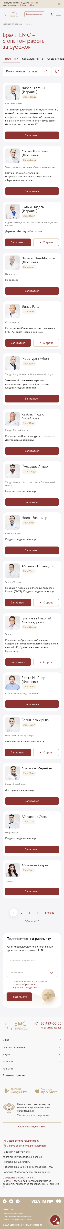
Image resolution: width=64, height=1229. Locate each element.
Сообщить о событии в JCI (19, 1177)
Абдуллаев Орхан (35, 817)
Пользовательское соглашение (17, 1216)
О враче (48, 242)
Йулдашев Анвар (35, 466)
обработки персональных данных (24, 986)
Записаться (32, 135)
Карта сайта (8, 1210)
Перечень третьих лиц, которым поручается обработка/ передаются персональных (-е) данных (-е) (31, 1184)
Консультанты (32, 58)
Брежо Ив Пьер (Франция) (33, 680)
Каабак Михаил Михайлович (33, 416)
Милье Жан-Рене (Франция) (35, 153)
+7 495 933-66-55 (47, 1023)
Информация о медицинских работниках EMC (28, 1167)
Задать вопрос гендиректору (23, 1140)
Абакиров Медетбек (37, 768)
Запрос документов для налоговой (26, 1145)
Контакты (8, 1068)
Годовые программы (34, 14)
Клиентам (8, 1061)
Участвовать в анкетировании (33, 1115)
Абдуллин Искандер (37, 566)
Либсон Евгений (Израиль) (34, 90)
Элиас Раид (30, 306)
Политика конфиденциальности (17, 1219)
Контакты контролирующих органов (22, 1157)
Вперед (49, 912)
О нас (6, 1040)
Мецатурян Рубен (35, 359)
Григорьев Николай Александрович (36, 620)
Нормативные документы (16, 1162)
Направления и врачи (14, 1047)
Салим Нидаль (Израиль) (33, 209)
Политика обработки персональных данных (26, 1172)
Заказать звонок (52, 1028)
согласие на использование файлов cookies (20, 4)
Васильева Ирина (35, 720)
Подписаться (20, 997)
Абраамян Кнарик (35, 865)
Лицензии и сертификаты (16, 1151)
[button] (59, 4)
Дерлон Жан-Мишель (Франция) (38, 260)
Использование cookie (13, 1213)
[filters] (56, 71)
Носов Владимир (34, 518)
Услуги (6, 1054)
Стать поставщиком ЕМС (32, 1126)
